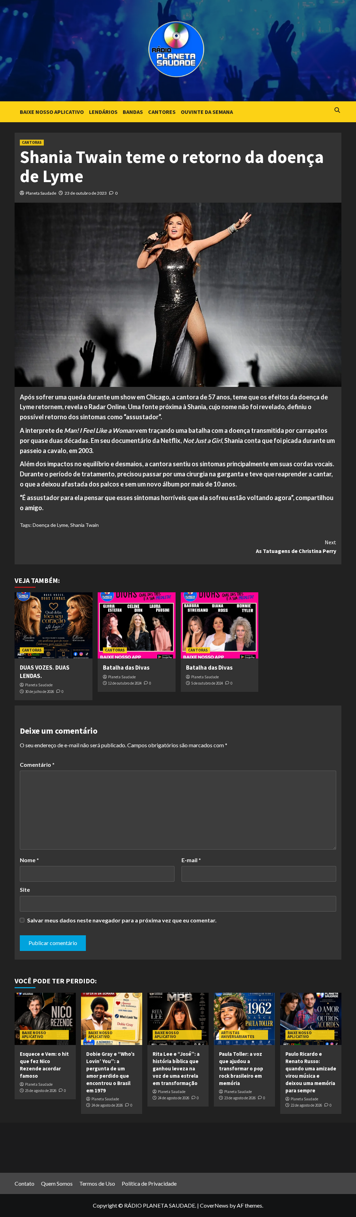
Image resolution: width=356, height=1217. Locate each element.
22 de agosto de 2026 (306, 1105)
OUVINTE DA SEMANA (207, 111)
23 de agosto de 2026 (240, 1097)
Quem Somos (57, 1183)
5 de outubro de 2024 (207, 683)
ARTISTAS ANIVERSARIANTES (237, 1034)
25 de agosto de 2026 (40, 1090)
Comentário (37, 764)
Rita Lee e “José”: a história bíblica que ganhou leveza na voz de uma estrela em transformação (176, 1068)
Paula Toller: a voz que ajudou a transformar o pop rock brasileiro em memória (241, 1068)
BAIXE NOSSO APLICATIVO (52, 111)
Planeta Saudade (41, 193)
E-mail (191, 860)
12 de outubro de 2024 (124, 683)
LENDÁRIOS (103, 111)
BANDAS (133, 111)
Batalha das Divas (126, 667)
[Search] (337, 110)
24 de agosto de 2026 (107, 1105)
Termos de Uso (97, 1183)
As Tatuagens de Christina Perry (296, 547)
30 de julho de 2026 (39, 691)
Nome (29, 860)
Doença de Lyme (50, 525)
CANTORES (162, 111)
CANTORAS (32, 142)
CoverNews (214, 1205)
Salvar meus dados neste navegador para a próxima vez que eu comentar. (122, 920)
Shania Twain (84, 525)
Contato (24, 1183)
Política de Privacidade (149, 1183)
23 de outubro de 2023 (86, 193)
